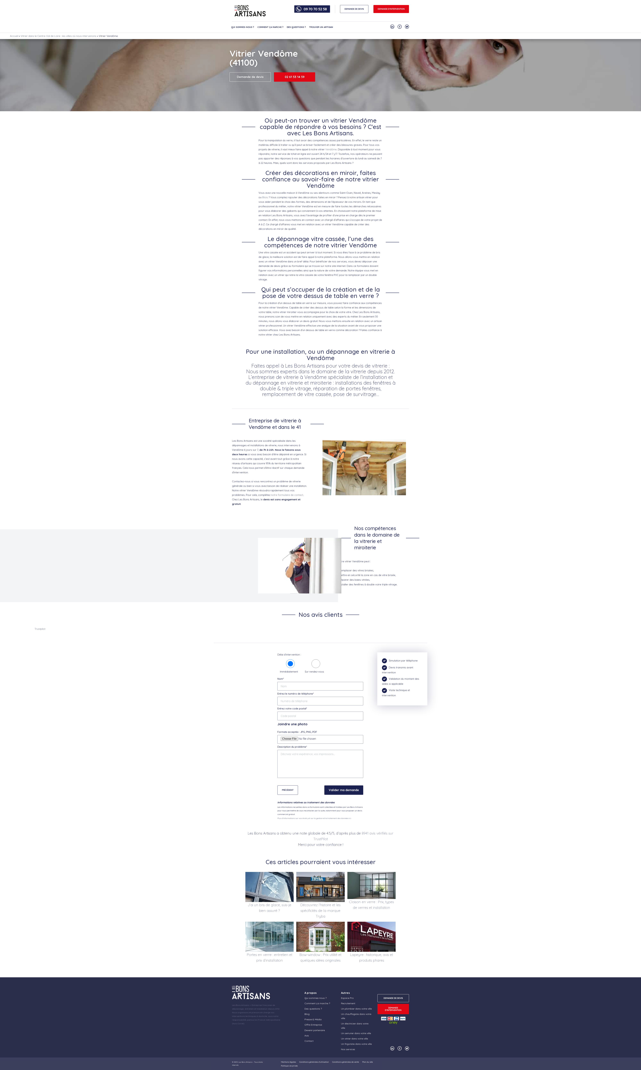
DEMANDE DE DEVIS (354, 9)
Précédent (287, 790)
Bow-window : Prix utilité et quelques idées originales (320, 957)
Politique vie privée (289, 1065)
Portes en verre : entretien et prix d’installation (269, 957)
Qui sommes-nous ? (242, 27)
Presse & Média (313, 1019)
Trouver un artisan (321, 27)
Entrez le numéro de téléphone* (295, 693)
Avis (306, 1035)
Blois (265, 197)
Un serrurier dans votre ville (356, 1033)
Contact (308, 1040)
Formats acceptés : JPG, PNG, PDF (297, 731)
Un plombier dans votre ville (356, 1008)
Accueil (14, 36)
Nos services (348, 1049)
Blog (306, 1014)
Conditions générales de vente (345, 1062)
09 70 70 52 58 (315, 9)
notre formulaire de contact (287, 495)
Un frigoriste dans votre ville (356, 1043)
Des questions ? (296, 27)
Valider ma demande (344, 790)
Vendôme (331, 149)
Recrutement (348, 1003)
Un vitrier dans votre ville (354, 1038)
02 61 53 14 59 (294, 77)
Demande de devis (250, 77)
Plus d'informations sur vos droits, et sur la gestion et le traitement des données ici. (314, 818)
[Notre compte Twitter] (407, 27)
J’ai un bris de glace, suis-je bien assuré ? (269, 908)
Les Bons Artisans (245, 1062)
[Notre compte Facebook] (400, 27)
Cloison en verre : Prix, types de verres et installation (371, 905)
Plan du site (367, 1062)
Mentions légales (288, 1062)
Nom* (280, 678)
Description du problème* (292, 746)
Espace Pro (347, 998)
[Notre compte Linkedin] (392, 27)
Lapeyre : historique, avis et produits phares (371, 957)
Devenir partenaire (314, 1030)
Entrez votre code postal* (292, 708)
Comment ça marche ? (270, 27)
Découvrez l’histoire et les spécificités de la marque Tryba (320, 910)
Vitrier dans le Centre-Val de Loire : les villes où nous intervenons (58, 36)
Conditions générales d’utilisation (314, 1062)
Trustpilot (40, 628)
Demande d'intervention (391, 9)
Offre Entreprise (313, 1024)
